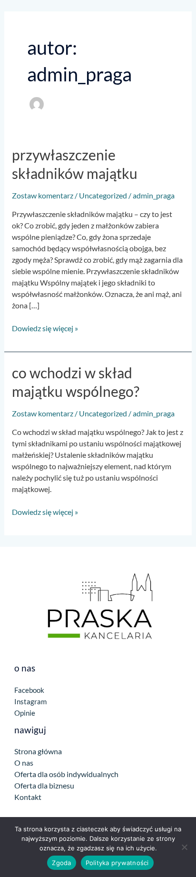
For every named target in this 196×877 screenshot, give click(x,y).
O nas (23, 762)
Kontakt (27, 796)
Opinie (24, 713)
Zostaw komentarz (42, 195)
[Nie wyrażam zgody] (184, 847)
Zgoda (61, 863)
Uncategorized (103, 195)
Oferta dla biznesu (44, 785)
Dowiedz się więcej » (45, 328)
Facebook (29, 690)
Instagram (30, 701)
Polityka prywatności (117, 863)
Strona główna (38, 751)
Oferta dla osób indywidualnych (66, 773)
